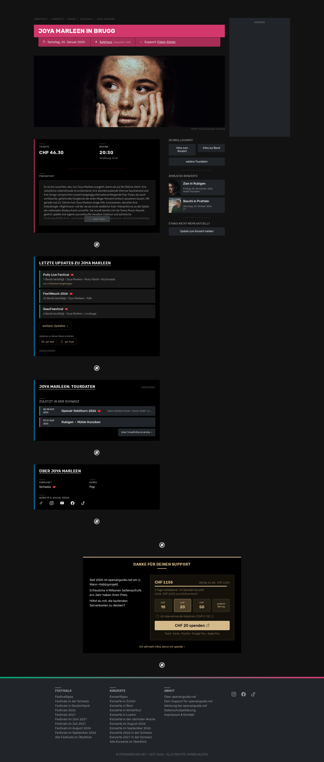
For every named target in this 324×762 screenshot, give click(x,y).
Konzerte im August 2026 (128, 723)
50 (201, 605)
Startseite (41, 19)
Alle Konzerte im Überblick (128, 741)
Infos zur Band (211, 148)
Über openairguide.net (180, 697)
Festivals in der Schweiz (72, 701)
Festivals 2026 (65, 710)
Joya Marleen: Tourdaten (67, 386)
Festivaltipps (64, 697)
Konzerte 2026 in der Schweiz (131, 732)
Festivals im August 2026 (73, 728)
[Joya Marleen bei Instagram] (49, 503)
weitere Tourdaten (197, 161)
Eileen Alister (166, 42)
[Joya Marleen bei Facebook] (70, 503)
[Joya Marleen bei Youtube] (60, 503)
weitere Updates (53, 326)
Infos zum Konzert (182, 149)
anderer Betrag (221, 605)
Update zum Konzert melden (197, 231)
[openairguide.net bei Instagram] (234, 694)
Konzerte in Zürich (123, 701)
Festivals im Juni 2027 (71, 719)
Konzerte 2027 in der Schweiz (131, 737)
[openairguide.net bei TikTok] (253, 694)
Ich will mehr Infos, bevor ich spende (161, 646)
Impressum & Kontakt (179, 715)
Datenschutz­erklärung (180, 710)
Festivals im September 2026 (75, 732)
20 (182, 605)
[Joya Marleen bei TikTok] (81, 503)
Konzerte (58, 19)
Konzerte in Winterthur (125, 710)
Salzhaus (86, 19)
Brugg (72, 19)
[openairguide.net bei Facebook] (244, 694)
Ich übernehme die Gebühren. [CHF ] (185, 616)
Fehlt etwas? (148, 387)
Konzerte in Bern (121, 706)
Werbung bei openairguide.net (185, 706)
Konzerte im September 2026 (130, 728)
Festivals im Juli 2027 (70, 723)
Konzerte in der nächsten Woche (132, 719)
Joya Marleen (106, 19)
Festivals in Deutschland (72, 706)
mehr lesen (99, 219)
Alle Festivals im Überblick (73, 737)
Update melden (47, 350)
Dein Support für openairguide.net (188, 701)
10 (163, 605)
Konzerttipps (119, 697)
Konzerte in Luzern (123, 715)
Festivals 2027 (65, 715)
